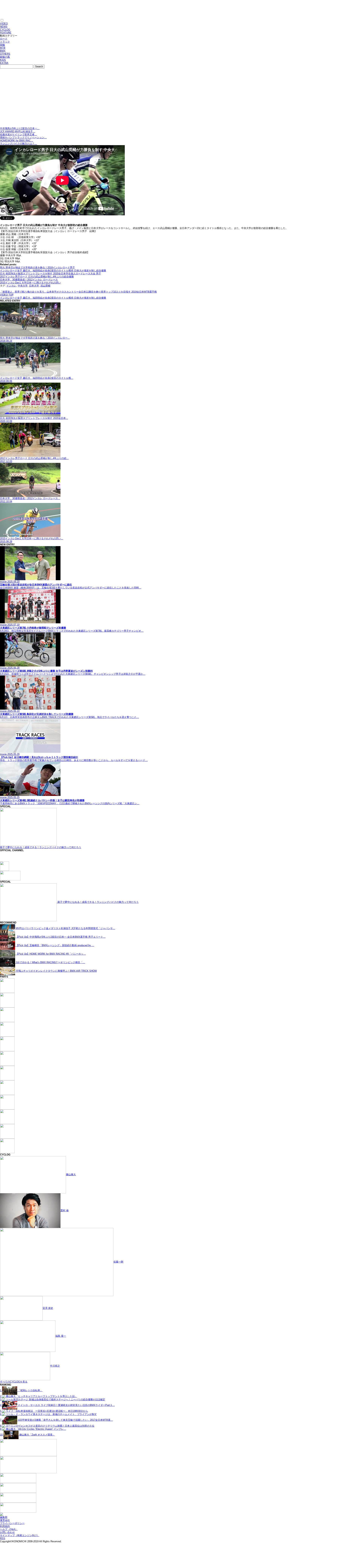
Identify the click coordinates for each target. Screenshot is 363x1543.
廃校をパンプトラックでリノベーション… (23, 137)
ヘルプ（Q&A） (9, 1529)
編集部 (3, 1517)
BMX (2, 50)
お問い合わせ (7, 1532)
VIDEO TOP (7, 294)
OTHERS (5, 53)
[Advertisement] (181, 98)
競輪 (2, 44)
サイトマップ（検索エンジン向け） (19, 1535)
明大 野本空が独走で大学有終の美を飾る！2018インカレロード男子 (37, 267)
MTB (2, 47)
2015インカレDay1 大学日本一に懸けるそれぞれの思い (30, 282)
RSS (2, 1538)
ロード (3, 38)
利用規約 (5, 1526)
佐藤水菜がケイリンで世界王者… (18, 134)
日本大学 (34, 285)
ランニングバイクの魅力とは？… (18, 143)
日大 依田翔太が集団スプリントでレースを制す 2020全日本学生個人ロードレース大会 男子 (50, 273)
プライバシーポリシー (12, 1523)
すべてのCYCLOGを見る (13, 1381)
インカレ (11, 285)
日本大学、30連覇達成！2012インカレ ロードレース (29, 279)
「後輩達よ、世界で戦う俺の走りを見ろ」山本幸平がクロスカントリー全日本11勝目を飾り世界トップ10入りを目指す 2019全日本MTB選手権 (78, 291)
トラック (5, 41)
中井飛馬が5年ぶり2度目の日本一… (20, 128)
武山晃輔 (45, 285)
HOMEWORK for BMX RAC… (16, 140)
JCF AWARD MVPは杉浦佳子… (17, 131)
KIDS (3, 59)
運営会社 (5, 1520)
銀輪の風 (5, 56)
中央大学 (23, 285)
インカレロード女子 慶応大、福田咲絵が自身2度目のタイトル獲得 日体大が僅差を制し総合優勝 (53, 270)
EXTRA (4, 63)
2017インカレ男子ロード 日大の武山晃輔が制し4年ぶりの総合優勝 (37, 276)
